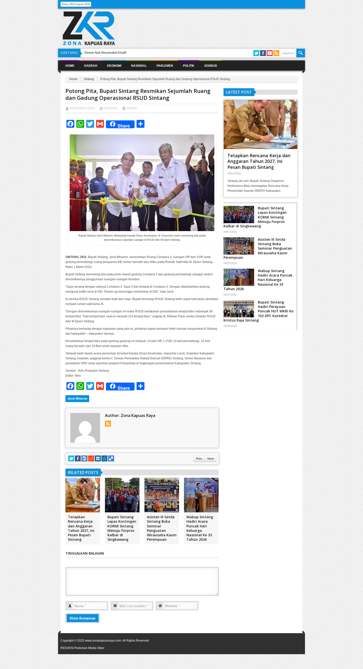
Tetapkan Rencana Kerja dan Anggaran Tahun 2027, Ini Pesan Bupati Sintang (81, 528)
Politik (188, 65)
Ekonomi (114, 65)
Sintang (89, 79)
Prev (199, 458)
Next (210, 458)
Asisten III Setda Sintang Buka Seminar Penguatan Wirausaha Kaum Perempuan (162, 528)
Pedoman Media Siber (89, 648)
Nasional (139, 65)
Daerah (90, 65)
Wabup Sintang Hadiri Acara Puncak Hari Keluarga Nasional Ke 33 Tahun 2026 (199, 528)
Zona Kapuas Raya (82, 108)
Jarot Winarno (77, 398)
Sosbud (210, 65)
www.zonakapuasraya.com (103, 640)
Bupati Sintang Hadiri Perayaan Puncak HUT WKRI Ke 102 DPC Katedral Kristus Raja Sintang (258, 311)
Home (69, 65)
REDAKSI (67, 648)
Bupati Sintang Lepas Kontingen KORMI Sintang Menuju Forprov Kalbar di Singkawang (121, 528)
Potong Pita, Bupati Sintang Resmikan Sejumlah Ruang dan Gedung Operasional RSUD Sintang (137, 94)
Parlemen (165, 65)
